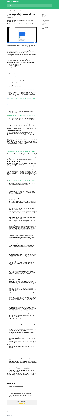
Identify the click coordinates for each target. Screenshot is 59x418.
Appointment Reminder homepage (20, 76)
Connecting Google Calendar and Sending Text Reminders (46, 15)
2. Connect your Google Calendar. (45, 21)
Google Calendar (15, 10)
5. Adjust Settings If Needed (45, 28)
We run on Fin (10, 415)
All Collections (9, 10)
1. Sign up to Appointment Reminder (46, 18)
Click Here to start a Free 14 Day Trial (13, 376)
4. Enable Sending (44, 25)
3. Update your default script (45, 24)
